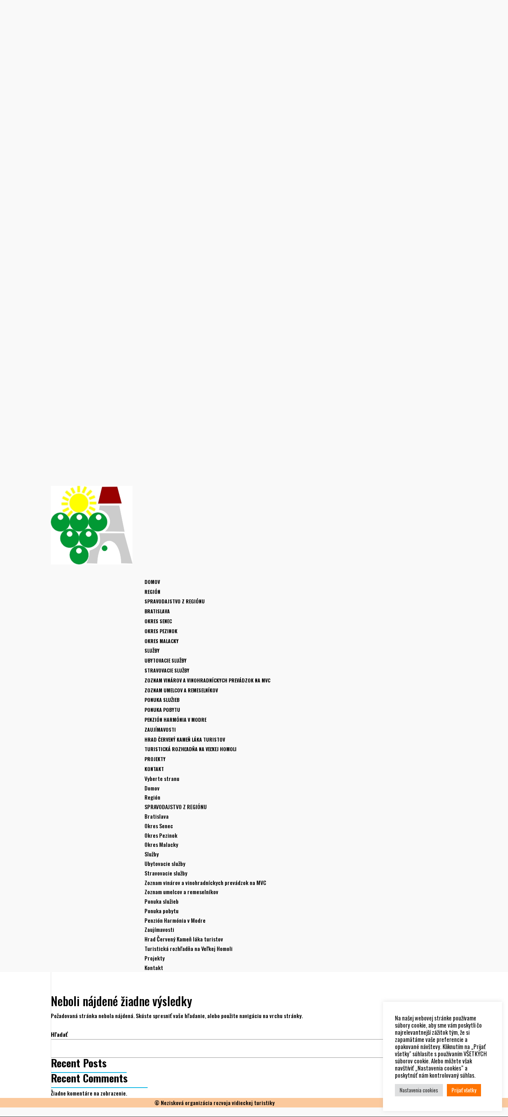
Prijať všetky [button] (464, 1090)
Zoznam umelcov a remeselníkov (181, 690)
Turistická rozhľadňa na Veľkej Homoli (190, 749)
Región (152, 797)
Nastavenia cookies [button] (419, 1090)
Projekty (154, 958)
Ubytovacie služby (165, 660)
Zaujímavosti (159, 929)
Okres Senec (158, 621)
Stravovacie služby (166, 670)
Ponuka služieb (161, 699)
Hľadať (59, 1034)
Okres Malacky (161, 641)
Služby (151, 854)
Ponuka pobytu (162, 709)
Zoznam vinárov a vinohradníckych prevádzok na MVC (207, 680)
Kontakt (153, 967)
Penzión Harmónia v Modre (175, 719)
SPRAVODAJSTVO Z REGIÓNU (174, 601)
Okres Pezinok (160, 631)
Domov (152, 581)
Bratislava (157, 611)
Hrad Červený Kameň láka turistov (184, 739)
